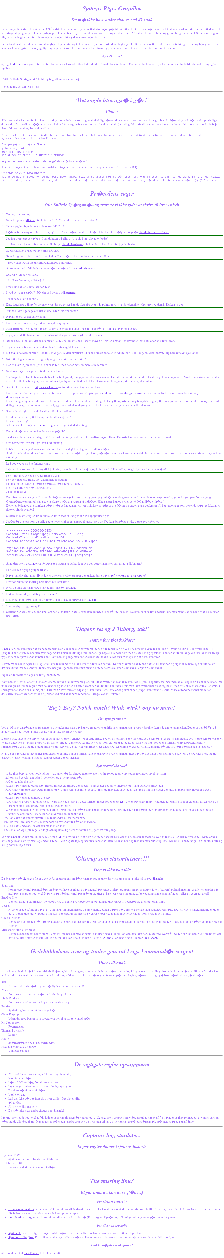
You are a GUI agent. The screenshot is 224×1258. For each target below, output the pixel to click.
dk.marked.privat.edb (82, 268)
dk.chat (49, 135)
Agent (107, 938)
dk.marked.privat (37, 256)
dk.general (69, 292)
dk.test (30, 220)
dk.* (62, 837)
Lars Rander (31, 1253)
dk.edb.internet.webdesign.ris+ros (121, 393)
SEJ (131, 353)
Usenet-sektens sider (21, 1209)
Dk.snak (11, 353)
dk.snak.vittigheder (48, 425)
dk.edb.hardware (72, 244)
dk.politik (104, 304)
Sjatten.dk (14, 1233)
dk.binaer (32, 563)
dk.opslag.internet (17, 397)
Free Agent (150, 938)
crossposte (37, 785)
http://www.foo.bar (46, 387)
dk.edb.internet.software (154, 232)
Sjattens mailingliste (21, 1237)
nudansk (64, 79)
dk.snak (18, 64)
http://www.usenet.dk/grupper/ (127, 575)
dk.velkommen (17, 793)
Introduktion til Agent (22, 1217)
